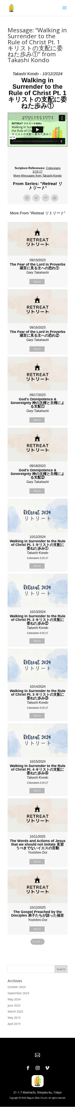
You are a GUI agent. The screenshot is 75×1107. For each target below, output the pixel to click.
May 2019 (14, 1017)
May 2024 (14, 999)
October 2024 (16, 987)
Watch (37, 281)
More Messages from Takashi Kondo (37, 175)
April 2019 (14, 1024)
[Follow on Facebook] (28, 1068)
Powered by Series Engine (37, 953)
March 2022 (15, 1011)
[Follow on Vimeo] (47, 1068)
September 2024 (18, 993)
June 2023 (14, 1005)
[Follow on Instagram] (38, 1068)
